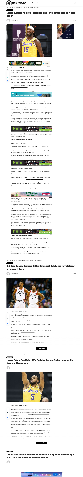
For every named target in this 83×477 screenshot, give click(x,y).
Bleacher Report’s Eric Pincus (39, 85)
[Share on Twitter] (7, 74)
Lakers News (9, 9)
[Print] (7, 80)
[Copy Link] (7, 77)
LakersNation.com (24, 67)
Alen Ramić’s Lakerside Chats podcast (19, 87)
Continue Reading (41, 348)
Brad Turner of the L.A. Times (27, 332)
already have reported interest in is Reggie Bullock (27, 146)
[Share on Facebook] (7, 72)
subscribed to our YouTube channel (22, 155)
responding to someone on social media (34, 82)
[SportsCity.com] (16, 2)
